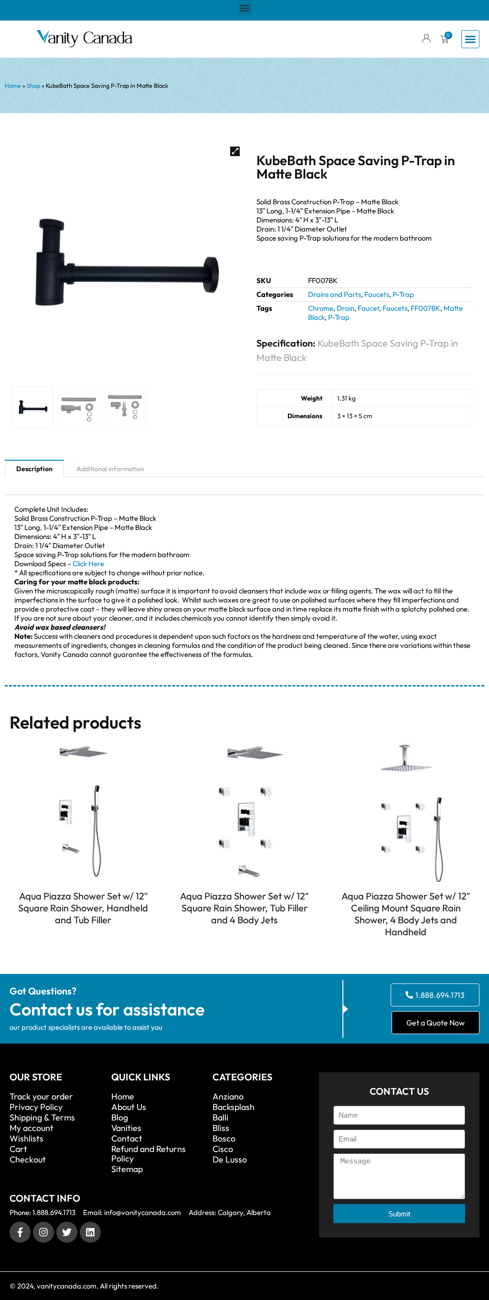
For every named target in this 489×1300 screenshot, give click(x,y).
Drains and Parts (334, 294)
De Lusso (230, 1159)
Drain (345, 308)
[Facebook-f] (20, 1232)
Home (13, 85)
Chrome (320, 308)
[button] (245, 8)
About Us (128, 1107)
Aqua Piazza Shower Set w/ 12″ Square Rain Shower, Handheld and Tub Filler (83, 908)
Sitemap (127, 1169)
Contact (126, 1138)
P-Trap (403, 294)
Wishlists (26, 1138)
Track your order (41, 1096)
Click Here (88, 563)
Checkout (28, 1159)
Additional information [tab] (110, 469)
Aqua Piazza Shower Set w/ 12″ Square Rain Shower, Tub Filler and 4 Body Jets (244, 908)
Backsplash (234, 1107)
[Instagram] (43, 1232)
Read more (83, 937)
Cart (18, 1149)
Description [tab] (34, 469)
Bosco (224, 1138)
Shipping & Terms (42, 1117)
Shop (33, 85)
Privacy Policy (36, 1107)
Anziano (228, 1096)
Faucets (376, 294)
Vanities (126, 1128)
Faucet (368, 308)
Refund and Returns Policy (148, 1154)
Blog (119, 1117)
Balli (220, 1117)
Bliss (221, 1128)
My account (31, 1128)
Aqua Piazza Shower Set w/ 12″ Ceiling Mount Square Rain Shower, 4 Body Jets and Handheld (405, 914)
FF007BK (425, 308)
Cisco (223, 1149)
